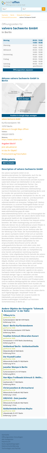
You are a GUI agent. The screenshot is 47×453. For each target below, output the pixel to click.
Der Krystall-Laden (12, 356)
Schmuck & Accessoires (9, 17)
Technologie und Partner (11, 448)
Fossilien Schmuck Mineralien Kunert (21, 336)
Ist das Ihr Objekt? (9, 150)
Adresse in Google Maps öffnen (15, 129)
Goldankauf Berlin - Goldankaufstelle (21, 346)
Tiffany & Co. (9, 315)
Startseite (5, 15)
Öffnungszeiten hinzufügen (12, 437)
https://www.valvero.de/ (12, 139)
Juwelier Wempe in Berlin (15, 367)
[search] (43, 9)
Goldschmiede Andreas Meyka (17, 408)
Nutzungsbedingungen (10, 444)
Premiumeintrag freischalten (14, 154)
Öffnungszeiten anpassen (23, 70)
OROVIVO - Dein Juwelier (15, 398)
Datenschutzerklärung (10, 446)
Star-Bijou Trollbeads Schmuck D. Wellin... (23, 377)
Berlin (12, 15)
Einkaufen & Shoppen (23, 15)
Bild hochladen (8, 163)
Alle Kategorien (7, 439)
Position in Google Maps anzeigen (23, 115)
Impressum (6, 441)
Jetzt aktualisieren (9, 147)
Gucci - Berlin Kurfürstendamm (18, 325)
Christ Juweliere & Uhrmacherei (18, 387)
